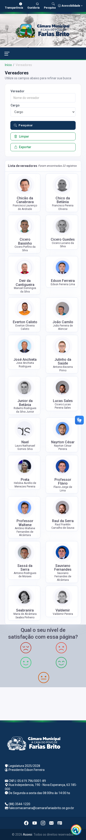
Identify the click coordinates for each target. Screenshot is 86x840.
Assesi (27, 834)
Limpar (24, 136)
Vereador (17, 91)
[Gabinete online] (60, 823)
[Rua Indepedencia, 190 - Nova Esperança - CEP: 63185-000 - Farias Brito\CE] (43, 703)
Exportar (25, 147)
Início (8, 65)
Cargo (15, 105)
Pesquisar (26, 125)
